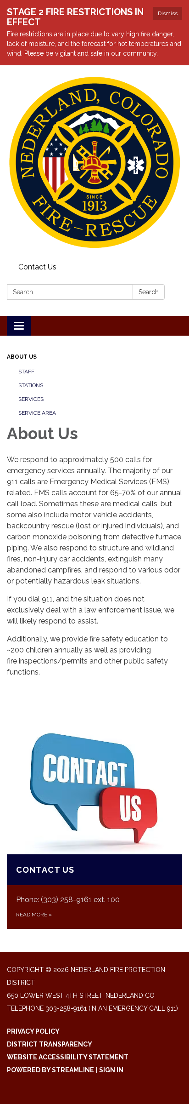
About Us (22, 357)
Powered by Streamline (50, 1070)
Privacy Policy (33, 1031)
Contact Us (37, 267)
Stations (30, 385)
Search (149, 292)
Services (31, 399)
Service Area (37, 413)
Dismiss (168, 13)
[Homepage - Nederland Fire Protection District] (94, 162)
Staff (26, 371)
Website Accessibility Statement (67, 1057)
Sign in (111, 1070)
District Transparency (49, 1044)
